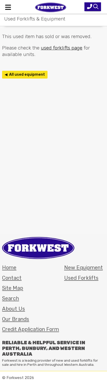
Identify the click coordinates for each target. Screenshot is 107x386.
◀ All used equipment (25, 74)
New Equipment (83, 267)
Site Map (12, 288)
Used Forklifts (81, 278)
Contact (12, 278)
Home (9, 267)
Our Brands (15, 319)
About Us (13, 309)
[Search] (92, 6)
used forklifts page (61, 48)
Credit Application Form (30, 329)
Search (10, 298)
